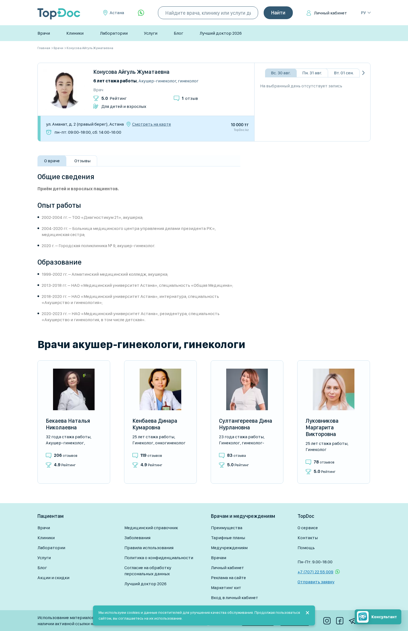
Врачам (218, 557)
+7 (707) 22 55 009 (315, 571)
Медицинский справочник (151, 527)
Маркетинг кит (226, 587)
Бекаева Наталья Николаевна (68, 424)
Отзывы (82, 160)
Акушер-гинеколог (157, 80)
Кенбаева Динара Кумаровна (154, 424)
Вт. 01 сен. (344, 72)
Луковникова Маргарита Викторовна (322, 427)
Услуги (150, 33)
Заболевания (137, 537)
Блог (178, 33)
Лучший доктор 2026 (221, 33)
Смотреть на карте (151, 124)
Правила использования (148, 547)
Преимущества (226, 527)
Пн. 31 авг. (312, 72)
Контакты (308, 537)
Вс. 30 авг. (281, 72)
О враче (52, 160)
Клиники (75, 33)
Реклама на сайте (228, 577)
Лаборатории (114, 33)
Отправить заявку (316, 581)
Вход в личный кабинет (234, 597)
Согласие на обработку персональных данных (147, 570)
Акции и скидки (53, 577)
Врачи (43, 33)
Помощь (306, 547)
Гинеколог (188, 80)
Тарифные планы (228, 537)
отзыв (190, 98)
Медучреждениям (229, 547)
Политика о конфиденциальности (158, 557)
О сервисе (308, 527)
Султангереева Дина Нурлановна (245, 424)
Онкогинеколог (170, 442)
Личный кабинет (330, 13)
